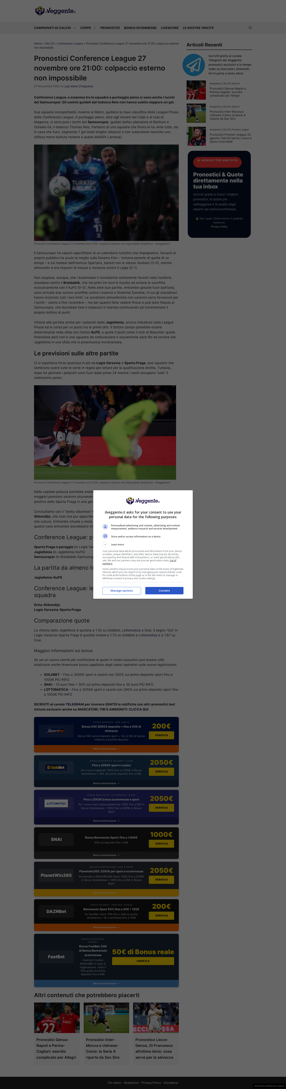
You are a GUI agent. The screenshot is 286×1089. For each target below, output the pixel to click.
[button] (143, 544)
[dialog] (143, 544)
